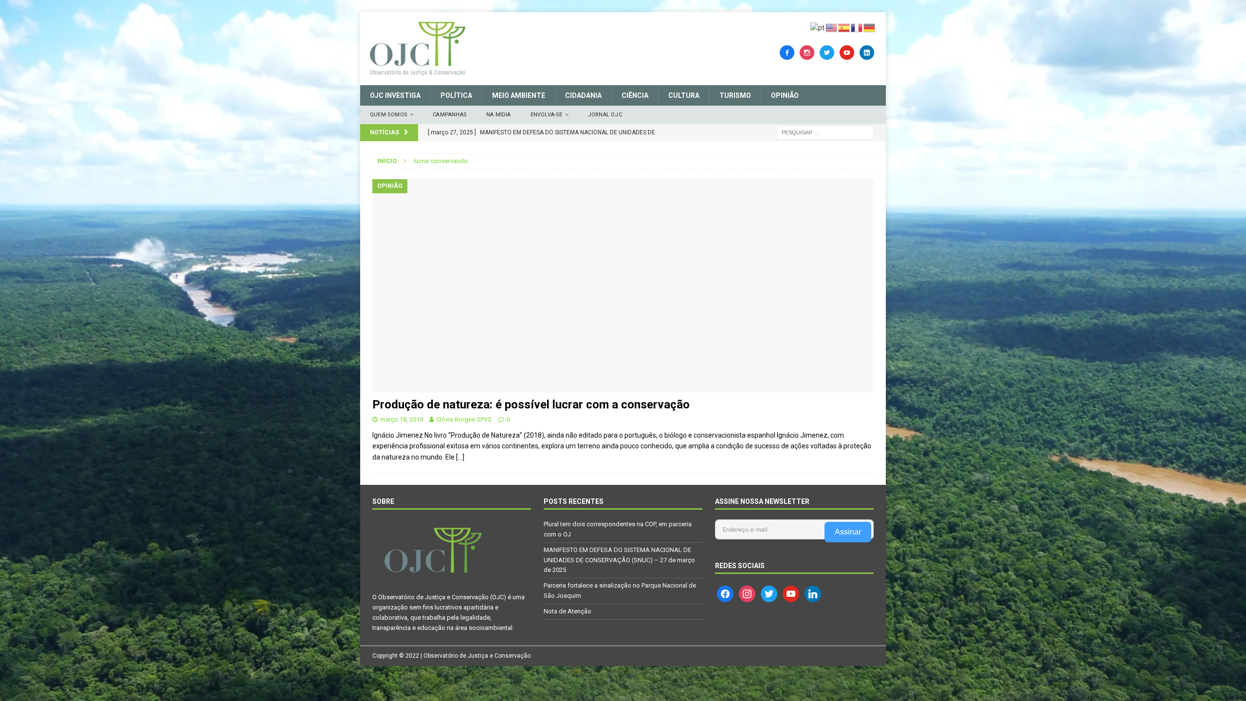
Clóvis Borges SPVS (464, 419)
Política (456, 95)
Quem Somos (388, 114)
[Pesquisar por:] (825, 132)
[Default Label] (847, 52)
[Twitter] (827, 52)
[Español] (844, 27)
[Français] (857, 27)
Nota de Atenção (567, 611)
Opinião (785, 95)
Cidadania (583, 95)
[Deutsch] (869, 27)
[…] (460, 457)
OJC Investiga (395, 95)
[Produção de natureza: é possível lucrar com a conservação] (623, 285)
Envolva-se (547, 114)
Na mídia (498, 114)
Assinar (848, 532)
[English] (831, 27)
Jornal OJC (605, 114)
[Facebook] (787, 52)
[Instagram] (807, 52)
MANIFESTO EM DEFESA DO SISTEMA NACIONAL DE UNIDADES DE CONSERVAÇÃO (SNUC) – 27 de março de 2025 (619, 560)
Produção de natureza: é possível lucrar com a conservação (531, 404)
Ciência (635, 95)
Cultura (683, 95)
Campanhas (450, 114)
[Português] (817, 27)
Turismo (735, 95)
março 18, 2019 (401, 419)
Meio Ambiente (518, 95)
